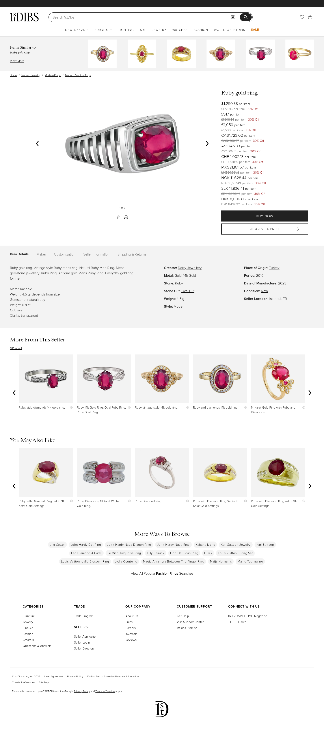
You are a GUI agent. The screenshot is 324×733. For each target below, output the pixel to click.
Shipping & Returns (131, 254)
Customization (64, 254)
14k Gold (189, 275)
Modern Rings (53, 75)
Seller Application (85, 636)
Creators (28, 640)
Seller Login (82, 642)
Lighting (126, 30)
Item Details (19, 254)
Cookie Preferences (23, 682)
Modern (180, 306)
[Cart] (310, 17)
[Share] (118, 217)
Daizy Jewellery (190, 267)
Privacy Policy (75, 676)
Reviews (130, 640)
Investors (131, 634)
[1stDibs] (24, 17)
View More (17, 61)
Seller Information (96, 254)
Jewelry (159, 30)
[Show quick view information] (70, 407)
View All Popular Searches (162, 573)
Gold (178, 275)
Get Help (183, 616)
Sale (255, 29)
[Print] (125, 217)
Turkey (274, 267)
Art (143, 30)
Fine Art (28, 628)
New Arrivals (77, 30)
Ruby (179, 283)
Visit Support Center (190, 622)
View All (16, 347)
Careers (130, 628)
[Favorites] (302, 17)
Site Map (44, 682)
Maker (41, 254)
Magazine (247, 616)
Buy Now (264, 216)
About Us (131, 616)
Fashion (201, 30)
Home (13, 75)
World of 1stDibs (229, 30)
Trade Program (83, 616)
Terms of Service (105, 691)
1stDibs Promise (187, 628)
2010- (260, 275)
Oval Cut (187, 290)
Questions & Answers (37, 646)
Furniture (104, 30)
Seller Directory (84, 648)
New (264, 290)
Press (128, 622)
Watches (180, 30)
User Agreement (53, 676)
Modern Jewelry (30, 75)
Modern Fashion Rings (78, 75)
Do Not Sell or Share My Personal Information (113, 676)
